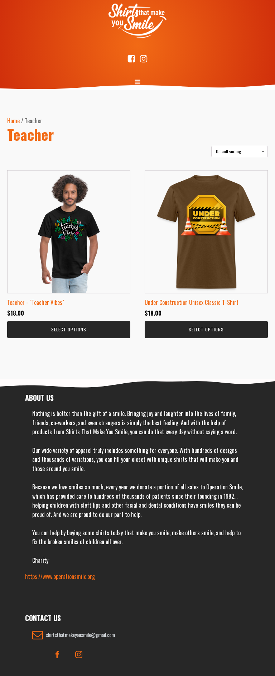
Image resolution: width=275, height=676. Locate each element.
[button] (73, 634)
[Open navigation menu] (137, 83)
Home (13, 120)
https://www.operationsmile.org (60, 576)
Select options (68, 329)
